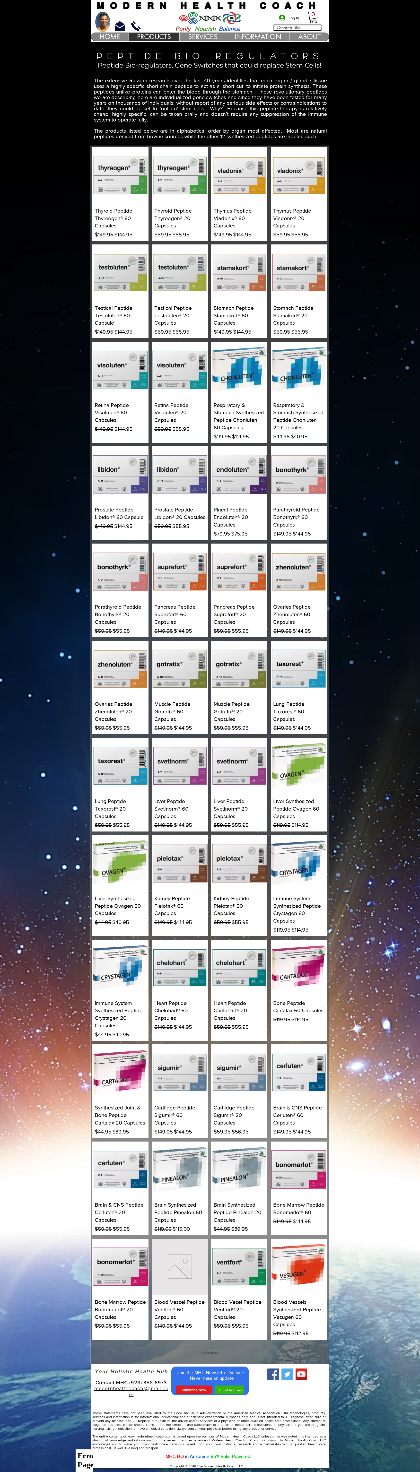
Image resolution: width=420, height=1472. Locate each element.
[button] (313, 17)
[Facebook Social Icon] (273, 1374)
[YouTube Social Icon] (301, 1374)
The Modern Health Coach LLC (220, 1466)
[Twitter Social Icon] (287, 1374)
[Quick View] (120, 175)
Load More (209, 1353)
